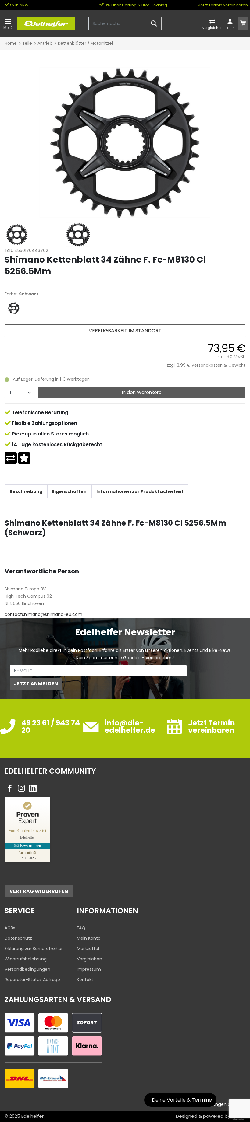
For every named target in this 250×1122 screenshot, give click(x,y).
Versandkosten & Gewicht (218, 365)
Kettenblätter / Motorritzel (85, 43)
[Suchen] (154, 23)
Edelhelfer (32, 1116)
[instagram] (21, 788)
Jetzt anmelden (36, 683)
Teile (27, 43)
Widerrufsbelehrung (26, 959)
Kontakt (85, 980)
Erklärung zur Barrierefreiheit (34, 948)
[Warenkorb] (243, 23)
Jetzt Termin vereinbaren (223, 5)
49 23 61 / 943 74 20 (50, 726)
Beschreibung (25, 491)
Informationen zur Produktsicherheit (140, 491)
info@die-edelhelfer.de (130, 726)
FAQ (81, 928)
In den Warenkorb (142, 392)
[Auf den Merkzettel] (24, 458)
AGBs (10, 928)
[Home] (46, 23)
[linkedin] (33, 788)
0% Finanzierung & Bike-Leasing (135, 5)
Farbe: (11, 294)
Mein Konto (89, 938)
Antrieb (45, 43)
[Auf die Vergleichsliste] (11, 458)
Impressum (89, 969)
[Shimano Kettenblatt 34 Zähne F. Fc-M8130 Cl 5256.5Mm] (125, 142)
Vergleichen (89, 959)
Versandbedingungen (27, 969)
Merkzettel (88, 948)
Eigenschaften (69, 491)
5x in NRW (19, 5)
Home (11, 43)
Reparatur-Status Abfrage (32, 980)
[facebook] (10, 788)
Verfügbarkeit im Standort (125, 330)
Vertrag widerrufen (38, 891)
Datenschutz (18, 938)
